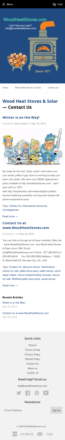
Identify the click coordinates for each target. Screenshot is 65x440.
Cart (59, 4)
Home (5, 87)
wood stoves (49, 278)
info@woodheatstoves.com (32, 385)
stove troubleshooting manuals (34, 274)
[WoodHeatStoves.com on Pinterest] (36, 394)
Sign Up (56, 410)
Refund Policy (32, 359)
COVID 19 (32, 373)
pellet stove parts (29, 270)
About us (32, 368)
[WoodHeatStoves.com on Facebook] (27, 394)
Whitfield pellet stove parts (26, 278)
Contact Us (15, 205)
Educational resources (35, 205)
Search (32, 345)
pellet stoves (46, 270)
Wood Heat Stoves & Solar (28, 87)
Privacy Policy (32, 354)
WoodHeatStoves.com (35, 426)
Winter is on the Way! (20, 117)
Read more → (10, 216)
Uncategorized (10, 209)
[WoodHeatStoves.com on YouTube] (46, 394)
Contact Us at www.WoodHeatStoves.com (25, 225)
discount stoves (31, 266)
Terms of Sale (32, 349)
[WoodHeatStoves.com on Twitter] (18, 394)
